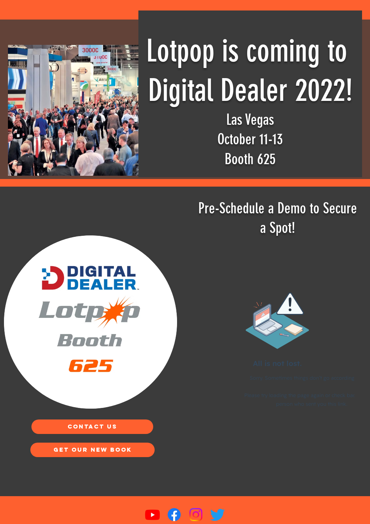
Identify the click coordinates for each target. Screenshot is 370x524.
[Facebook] (174, 514)
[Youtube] (152, 514)
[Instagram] (196, 514)
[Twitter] (217, 514)
